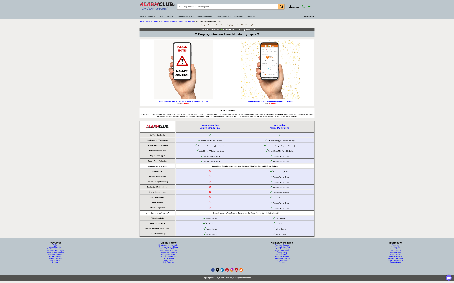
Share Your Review (395, 260)
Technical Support (282, 245)
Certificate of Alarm (168, 256)
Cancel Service (168, 258)
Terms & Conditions (282, 260)
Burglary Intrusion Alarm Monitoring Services (177, 21)
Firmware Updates (55, 254)
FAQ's (55, 245)
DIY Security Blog (54, 256)
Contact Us (395, 247)
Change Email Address (168, 249)
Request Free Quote (395, 258)
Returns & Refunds (282, 256)
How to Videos (55, 260)
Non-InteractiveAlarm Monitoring (210, 126)
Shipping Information (282, 258)
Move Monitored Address (168, 247)
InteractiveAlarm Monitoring (279, 126)
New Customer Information (168, 245)
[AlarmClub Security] (157, 6)
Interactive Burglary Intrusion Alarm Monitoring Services (270, 101)
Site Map (55, 262)
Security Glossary (55, 258)
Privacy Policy (282, 253)
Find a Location (395, 251)
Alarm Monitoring (152, 21)
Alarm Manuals (55, 247)
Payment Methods (282, 251)
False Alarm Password (168, 251)
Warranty (282, 262)
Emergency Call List (168, 254)
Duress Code (168, 260)
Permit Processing (395, 256)
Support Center (395, 262)
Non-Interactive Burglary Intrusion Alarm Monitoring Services (183, 101)
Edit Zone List (168, 262)
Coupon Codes (395, 249)
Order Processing (282, 249)
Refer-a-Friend (282, 254)
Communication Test (282, 247)
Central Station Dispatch (55, 253)
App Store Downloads (55, 249)
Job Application (395, 253)
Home (142, 21)
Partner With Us (395, 254)
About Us (395, 245)
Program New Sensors (168, 253)
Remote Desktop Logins (55, 251)
